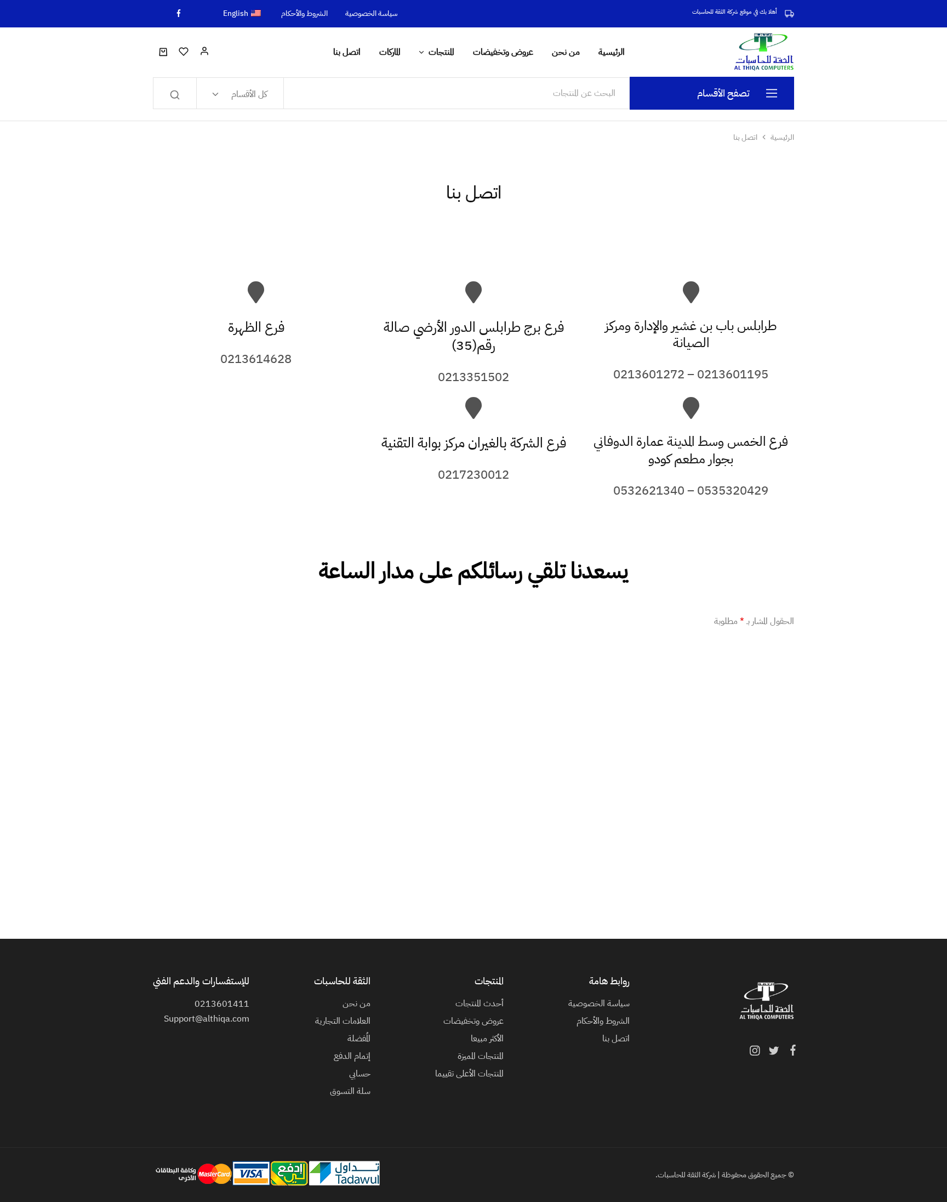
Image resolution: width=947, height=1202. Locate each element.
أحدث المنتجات (479, 1003)
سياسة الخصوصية (371, 14)
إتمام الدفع (352, 1056)
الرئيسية (611, 52)
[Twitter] (773, 1052)
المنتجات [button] (441, 52)
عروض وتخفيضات (503, 52)
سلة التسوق (350, 1091)
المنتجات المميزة (481, 1056)
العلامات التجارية (342, 1021)
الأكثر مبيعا (487, 1038)
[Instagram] (757, 1052)
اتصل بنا (347, 52)
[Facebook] (790, 1052)
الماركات (390, 52)
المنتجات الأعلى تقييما (469, 1073)
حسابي (359, 1073)
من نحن (566, 52)
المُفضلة (358, 1038)
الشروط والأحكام (304, 14)
